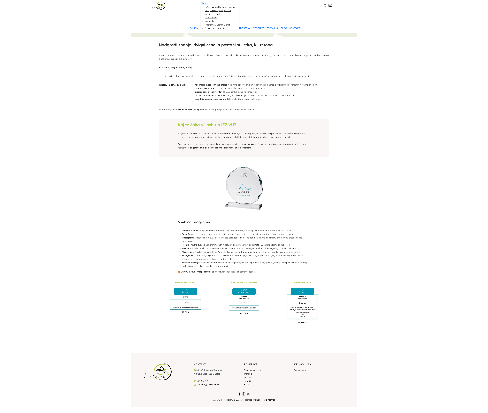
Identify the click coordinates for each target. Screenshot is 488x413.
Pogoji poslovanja (252, 370)
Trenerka (248, 374)
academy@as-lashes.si (208, 384)
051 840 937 (202, 381)
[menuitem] (195, 28)
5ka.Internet (269, 400)
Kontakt (247, 381)
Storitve (247, 377)
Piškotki (247, 384)
